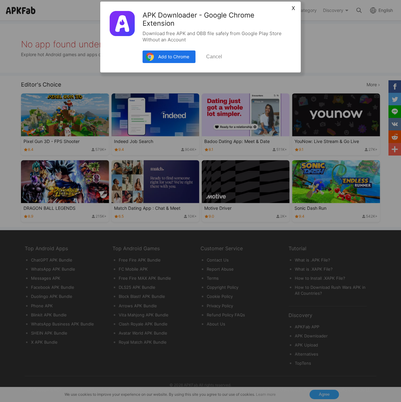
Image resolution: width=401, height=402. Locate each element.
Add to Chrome (173, 56)
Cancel (214, 56)
